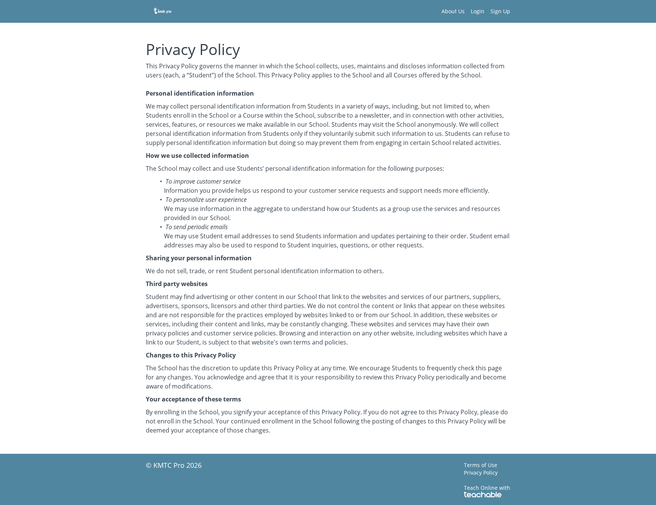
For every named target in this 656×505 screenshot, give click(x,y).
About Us (453, 11)
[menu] (472, 11)
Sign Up (500, 11)
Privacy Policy (481, 472)
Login (477, 11)
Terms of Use (480, 465)
